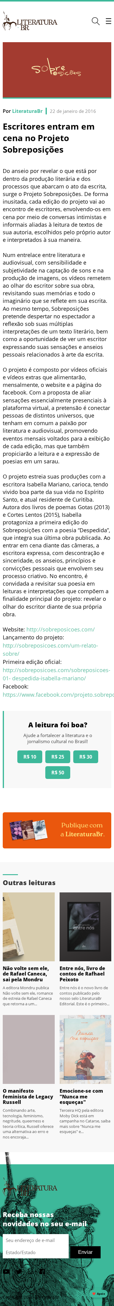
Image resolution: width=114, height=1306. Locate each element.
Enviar (85, 1252)
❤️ (98, 1294)
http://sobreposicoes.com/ (60, 629)
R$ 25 (57, 756)
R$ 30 (85, 756)
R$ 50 (57, 772)
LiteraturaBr (27, 111)
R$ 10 (29, 756)
